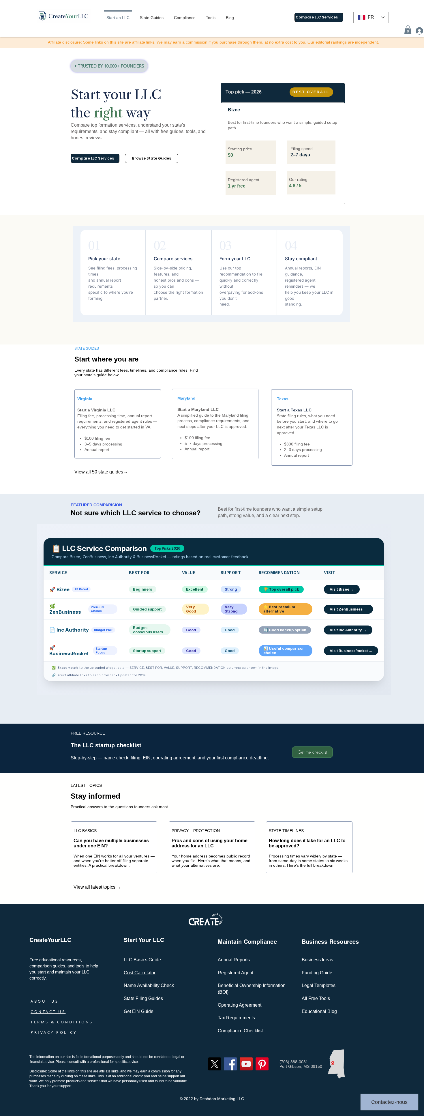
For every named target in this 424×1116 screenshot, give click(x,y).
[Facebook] (230, 1063)
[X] (214, 1063)
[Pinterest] (262, 1063)
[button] (408, 29)
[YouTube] (246, 1063)
